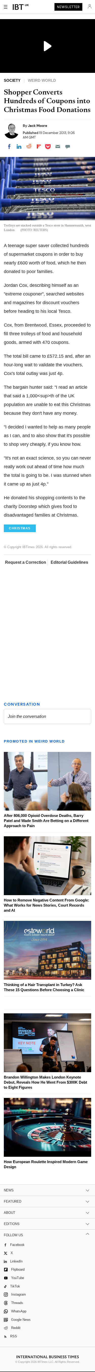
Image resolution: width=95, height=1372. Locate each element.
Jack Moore (37, 125)
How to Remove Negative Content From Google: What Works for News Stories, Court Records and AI (46, 905)
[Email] (57, 146)
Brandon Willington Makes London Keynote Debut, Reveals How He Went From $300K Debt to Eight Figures (45, 1082)
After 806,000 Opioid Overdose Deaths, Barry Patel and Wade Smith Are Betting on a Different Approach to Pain (46, 820)
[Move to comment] (67, 146)
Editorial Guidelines (69, 562)
